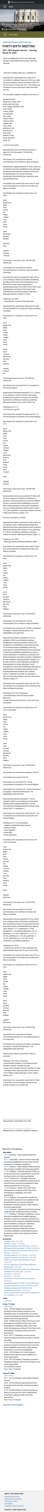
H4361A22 (8, 1276)
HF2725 (7, 1214)
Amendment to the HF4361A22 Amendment (19, 1278)
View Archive (8, 1306)
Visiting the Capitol (10, 1501)
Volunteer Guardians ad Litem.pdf (16, 1257)
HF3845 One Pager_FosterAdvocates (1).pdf (19, 1260)
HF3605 (7, 1178)
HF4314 (7, 1209)
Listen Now (8, 1301)
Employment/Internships (13, 1499)
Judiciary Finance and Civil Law (17, 42)
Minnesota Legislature (23, 2)
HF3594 (7, 1171)
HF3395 (7, 1167)
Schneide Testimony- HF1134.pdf (15, 1255)
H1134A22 (8, 1274)
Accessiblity (8, 1504)
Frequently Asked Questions (14, 1506)
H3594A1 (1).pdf (10, 1244)
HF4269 (7, 1197)
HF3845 (7, 1188)
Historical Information (12, 1497)
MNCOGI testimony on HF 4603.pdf (16, 1246)
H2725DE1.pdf (9, 1241)
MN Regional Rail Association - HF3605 (17, 1248)
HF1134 (7, 1155)
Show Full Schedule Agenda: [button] (13, 1405)
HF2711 (7, 1159)
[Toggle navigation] (5, 6)
